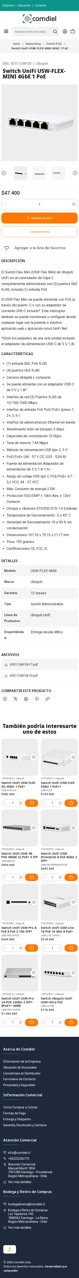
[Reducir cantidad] (5, 204)
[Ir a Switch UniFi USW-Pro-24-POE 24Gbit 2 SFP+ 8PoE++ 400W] (19, 972)
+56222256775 (18, 1158)
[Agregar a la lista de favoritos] (33, 757)
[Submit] (55, 31)
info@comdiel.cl (19, 1152)
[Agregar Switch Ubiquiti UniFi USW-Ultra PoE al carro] (71, 1022)
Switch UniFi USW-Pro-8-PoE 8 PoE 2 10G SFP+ (19, 929)
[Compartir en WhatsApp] (26, 699)
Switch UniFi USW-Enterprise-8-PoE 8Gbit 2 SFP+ (59, 857)
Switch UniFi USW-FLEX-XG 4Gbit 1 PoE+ (18, 785)
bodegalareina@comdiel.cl (26, 1204)
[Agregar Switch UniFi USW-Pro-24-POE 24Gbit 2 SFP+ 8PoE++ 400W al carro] (31, 1022)
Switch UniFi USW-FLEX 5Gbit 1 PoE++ (58, 785)
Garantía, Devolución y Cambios (25, 1125)
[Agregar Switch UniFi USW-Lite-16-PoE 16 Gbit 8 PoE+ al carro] (71, 948)
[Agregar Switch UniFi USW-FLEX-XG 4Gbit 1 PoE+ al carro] (31, 803)
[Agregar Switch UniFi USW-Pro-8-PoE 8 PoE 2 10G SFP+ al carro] (31, 948)
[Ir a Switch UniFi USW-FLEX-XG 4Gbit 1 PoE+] (19, 757)
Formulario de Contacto (19, 1079)
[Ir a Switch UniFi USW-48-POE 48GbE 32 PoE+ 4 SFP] (19, 827)
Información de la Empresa (22, 1061)
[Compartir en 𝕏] (15, 699)
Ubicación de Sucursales (20, 1067)
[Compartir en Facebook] (5, 699)
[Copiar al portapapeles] (47, 699)
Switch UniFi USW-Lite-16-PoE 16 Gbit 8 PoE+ (58, 929)
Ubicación (24, 5)
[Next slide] (74, 173)
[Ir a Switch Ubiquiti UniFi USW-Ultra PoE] (59, 972)
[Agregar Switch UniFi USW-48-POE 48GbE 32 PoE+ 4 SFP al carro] (31, 877)
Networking (33, 43)
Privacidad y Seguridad (19, 1085)
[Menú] (6, 31)
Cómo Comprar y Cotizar (20, 1107)
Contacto (41, 5)
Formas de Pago (14, 1113)
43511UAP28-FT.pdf (24, 665)
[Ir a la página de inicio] (39, 18)
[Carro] (72, 32)
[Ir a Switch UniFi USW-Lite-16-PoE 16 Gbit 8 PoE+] (59, 902)
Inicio (16, 43)
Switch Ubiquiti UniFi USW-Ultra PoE (56, 1000)
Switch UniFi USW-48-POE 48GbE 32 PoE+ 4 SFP (19, 855)
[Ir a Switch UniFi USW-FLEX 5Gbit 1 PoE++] (59, 757)
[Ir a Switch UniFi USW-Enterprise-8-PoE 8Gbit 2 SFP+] (59, 827)
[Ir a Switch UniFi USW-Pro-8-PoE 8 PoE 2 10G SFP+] (19, 902)
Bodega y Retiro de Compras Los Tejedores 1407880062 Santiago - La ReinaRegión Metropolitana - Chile (28, 1216)
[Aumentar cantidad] (73, 204)
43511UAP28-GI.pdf (24, 676)
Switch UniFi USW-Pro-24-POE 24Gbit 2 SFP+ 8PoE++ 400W (18, 1002)
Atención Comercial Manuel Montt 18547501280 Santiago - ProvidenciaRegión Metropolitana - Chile (30, 1170)
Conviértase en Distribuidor (22, 1073)
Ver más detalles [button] (19, 1182)
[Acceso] (64, 31)
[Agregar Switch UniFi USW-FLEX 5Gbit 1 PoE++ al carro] (71, 803)
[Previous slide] (4, 173)
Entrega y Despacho (17, 1119)
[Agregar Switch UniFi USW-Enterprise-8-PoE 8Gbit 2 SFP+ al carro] (71, 877)
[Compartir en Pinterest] (37, 699)
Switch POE (54, 43)
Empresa (8, 5)
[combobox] (35, 31)
